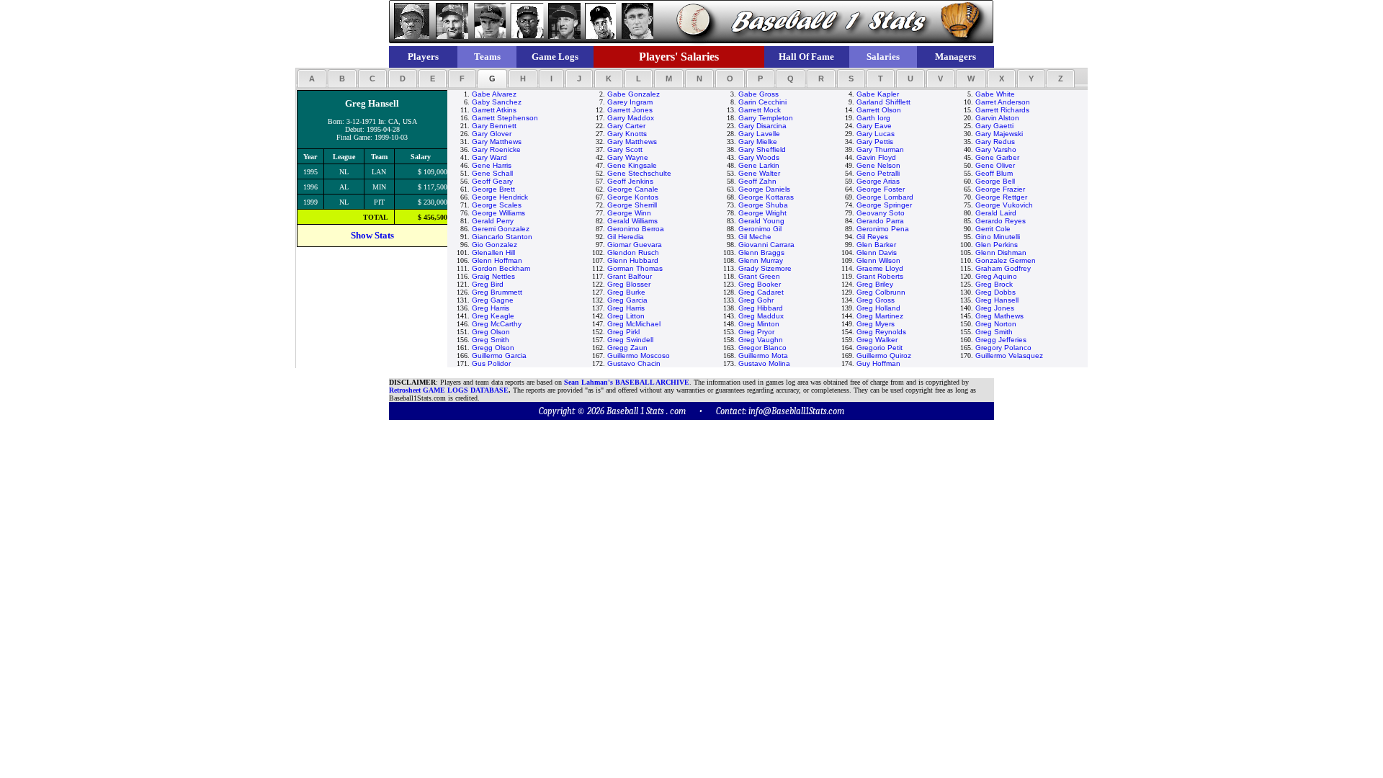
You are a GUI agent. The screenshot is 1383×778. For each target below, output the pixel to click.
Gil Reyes (872, 237)
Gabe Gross (758, 94)
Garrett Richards (1002, 110)
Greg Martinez (879, 316)
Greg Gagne (493, 300)
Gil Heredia (625, 237)
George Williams (498, 213)
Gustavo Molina (764, 363)
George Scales (497, 205)
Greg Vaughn (760, 340)
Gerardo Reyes (1000, 221)
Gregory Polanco (1003, 348)
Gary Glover (491, 134)
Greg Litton (626, 316)
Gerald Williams (632, 221)
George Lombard (884, 197)
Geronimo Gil (760, 229)
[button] (312, 78)
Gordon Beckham (501, 268)
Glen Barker (876, 245)
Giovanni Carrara (766, 245)
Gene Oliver (995, 165)
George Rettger (1001, 197)
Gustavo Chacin (634, 363)
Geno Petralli (878, 173)
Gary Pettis (874, 142)
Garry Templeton (765, 118)
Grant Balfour (629, 276)
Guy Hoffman (878, 363)
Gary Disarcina (762, 126)
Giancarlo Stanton (502, 237)
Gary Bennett (494, 126)
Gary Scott (625, 149)
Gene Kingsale (632, 165)
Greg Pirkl (623, 332)
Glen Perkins (996, 245)
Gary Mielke (757, 142)
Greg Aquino (996, 276)
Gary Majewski (999, 134)
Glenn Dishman (1000, 252)
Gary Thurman (880, 149)
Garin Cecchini (762, 102)
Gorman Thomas (635, 268)
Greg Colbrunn (880, 292)
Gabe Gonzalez (633, 94)
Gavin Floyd (876, 157)
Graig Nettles (493, 276)
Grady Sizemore (765, 268)
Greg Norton (995, 324)
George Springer (884, 205)
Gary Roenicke (496, 149)
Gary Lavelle (759, 134)
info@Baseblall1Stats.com (796, 411)
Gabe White (995, 94)
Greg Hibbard (760, 308)
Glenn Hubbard (632, 260)
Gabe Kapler (877, 94)
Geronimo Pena (882, 229)
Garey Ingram (630, 102)
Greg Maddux (761, 316)
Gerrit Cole (993, 229)
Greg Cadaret (761, 292)
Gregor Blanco (762, 348)
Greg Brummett (497, 292)
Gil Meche (754, 237)
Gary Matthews (497, 142)
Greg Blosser (628, 284)
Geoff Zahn (757, 181)
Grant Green (759, 276)
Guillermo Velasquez (1009, 355)
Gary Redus (995, 142)
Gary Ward (489, 157)
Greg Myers (875, 324)
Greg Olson (491, 332)
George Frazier (1000, 189)
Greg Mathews (999, 316)
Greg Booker (759, 284)
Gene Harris (491, 165)
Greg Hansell (997, 300)
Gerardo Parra (880, 221)
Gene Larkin (758, 165)
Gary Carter (626, 126)
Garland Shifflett (883, 102)
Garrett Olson (878, 110)
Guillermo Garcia (499, 355)
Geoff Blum (994, 173)
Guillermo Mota (763, 355)
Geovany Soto (880, 213)
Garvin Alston (997, 118)
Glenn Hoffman (497, 260)
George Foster (880, 189)
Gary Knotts (627, 134)
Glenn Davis (876, 252)
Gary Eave (874, 126)
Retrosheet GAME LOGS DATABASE (449, 390)
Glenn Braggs (761, 252)
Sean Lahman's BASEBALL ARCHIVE (626, 382)
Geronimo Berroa (635, 229)
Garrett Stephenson (505, 118)
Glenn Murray (760, 260)
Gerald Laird (995, 213)
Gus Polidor (491, 363)
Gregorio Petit (879, 348)
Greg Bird (487, 284)
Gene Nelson (878, 165)
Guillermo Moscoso (638, 355)
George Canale (632, 189)
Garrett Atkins (494, 110)
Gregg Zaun (627, 348)
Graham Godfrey (1003, 268)
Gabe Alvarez (494, 94)
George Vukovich (1004, 205)
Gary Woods (758, 157)
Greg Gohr (756, 300)
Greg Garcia (627, 300)
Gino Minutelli (997, 237)
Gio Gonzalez (494, 245)
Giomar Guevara (634, 245)
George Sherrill (632, 205)
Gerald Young (761, 221)
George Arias (878, 181)
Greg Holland (878, 308)
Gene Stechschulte (639, 173)
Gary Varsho (995, 149)
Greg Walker (877, 340)
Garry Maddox (630, 118)
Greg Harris (490, 308)
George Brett (493, 189)
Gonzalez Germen (1005, 260)
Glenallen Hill (493, 252)
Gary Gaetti (994, 126)
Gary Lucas (875, 134)
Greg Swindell (630, 340)
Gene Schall (492, 173)
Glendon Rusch (633, 252)
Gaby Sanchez (497, 102)
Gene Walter (759, 173)
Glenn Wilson (878, 260)
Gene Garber (997, 157)
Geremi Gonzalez (500, 229)
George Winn (629, 213)
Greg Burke (626, 292)
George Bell (995, 181)
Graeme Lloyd (879, 268)
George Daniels (764, 189)
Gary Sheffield (762, 149)
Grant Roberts (879, 276)
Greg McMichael (634, 324)
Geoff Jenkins (630, 181)
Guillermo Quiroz (883, 355)
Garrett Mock (759, 110)
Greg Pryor (756, 332)
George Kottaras (766, 197)
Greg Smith (994, 332)
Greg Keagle (493, 316)
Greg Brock (994, 284)
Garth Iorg (873, 118)
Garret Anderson (1002, 102)
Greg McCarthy (497, 324)
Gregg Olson (493, 348)
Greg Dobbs (995, 292)
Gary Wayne (627, 157)
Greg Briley (874, 284)
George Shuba (763, 205)
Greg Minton (758, 324)
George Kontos (632, 197)
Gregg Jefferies (1000, 340)
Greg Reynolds (881, 332)
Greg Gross (875, 300)
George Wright (762, 213)
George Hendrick (500, 197)
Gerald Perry (493, 221)
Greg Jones (994, 308)
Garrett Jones (630, 110)
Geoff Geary (492, 181)
